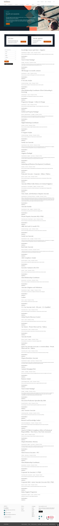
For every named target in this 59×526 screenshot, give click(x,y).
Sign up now (23, 41)
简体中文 (33, 516)
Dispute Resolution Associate (29, 358)
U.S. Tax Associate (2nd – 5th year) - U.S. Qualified (35, 307)
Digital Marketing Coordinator (30, 122)
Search (6, 61)
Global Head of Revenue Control (30, 317)
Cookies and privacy (34, 524)
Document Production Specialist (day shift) (33, 400)
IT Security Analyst (26, 80)
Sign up (41, 511)
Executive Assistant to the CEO (30, 268)
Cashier (23, 297)
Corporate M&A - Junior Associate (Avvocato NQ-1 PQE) (37, 482)
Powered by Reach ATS (52, 524)
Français (33, 509)
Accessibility (39, 524)
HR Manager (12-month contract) (31, 71)
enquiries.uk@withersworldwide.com (10, 514)
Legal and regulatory (24, 524)
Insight (46, 1)
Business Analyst (26, 379)
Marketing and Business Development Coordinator (35, 164)
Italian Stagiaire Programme (29, 492)
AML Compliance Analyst (28, 258)
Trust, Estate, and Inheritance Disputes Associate (35, 194)
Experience (10, 4)
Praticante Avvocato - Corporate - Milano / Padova (35, 174)
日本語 (33, 513)
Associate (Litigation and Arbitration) (31, 287)
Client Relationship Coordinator (30, 277)
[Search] (54, 1)
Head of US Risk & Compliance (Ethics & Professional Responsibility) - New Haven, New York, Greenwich (36, 431)
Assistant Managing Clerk (28, 369)
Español (33, 512)
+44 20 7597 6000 (8, 512)
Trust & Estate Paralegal (27, 60)
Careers (38, 4)
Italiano (33, 510)
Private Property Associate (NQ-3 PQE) (32, 216)
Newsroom (42, 1)
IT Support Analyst (26, 132)
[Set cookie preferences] (57, 524)
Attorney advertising (45, 524)
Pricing (29, 524)
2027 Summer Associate (28, 410)
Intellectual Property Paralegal (29, 112)
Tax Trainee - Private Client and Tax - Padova (34, 327)
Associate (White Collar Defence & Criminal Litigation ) (37, 184)
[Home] (6, 1)
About (33, 4)
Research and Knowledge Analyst (30, 420)
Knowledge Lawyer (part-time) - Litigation (33, 50)
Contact (38, 1)
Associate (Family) (26, 206)
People (16, 4)
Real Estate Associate (27, 247)
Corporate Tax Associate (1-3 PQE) (31, 472)
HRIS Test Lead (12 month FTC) (30, 226)
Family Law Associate (27, 142)
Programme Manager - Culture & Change (33, 102)
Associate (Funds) (26, 337)
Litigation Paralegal (26, 153)
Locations (21, 4)
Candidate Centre (47, 41)
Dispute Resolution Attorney (29, 442)
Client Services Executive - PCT (30, 452)
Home (5, 4)
